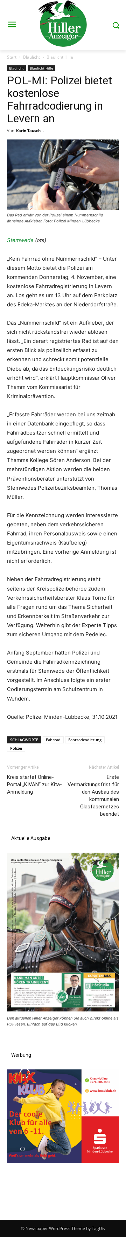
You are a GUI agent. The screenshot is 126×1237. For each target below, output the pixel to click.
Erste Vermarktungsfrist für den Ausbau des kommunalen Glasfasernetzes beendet (93, 795)
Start (11, 57)
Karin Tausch (28, 130)
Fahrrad (53, 739)
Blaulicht (31, 57)
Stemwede (20, 240)
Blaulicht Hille (60, 57)
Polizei (16, 748)
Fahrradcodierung (85, 739)
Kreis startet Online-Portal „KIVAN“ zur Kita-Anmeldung (34, 784)
